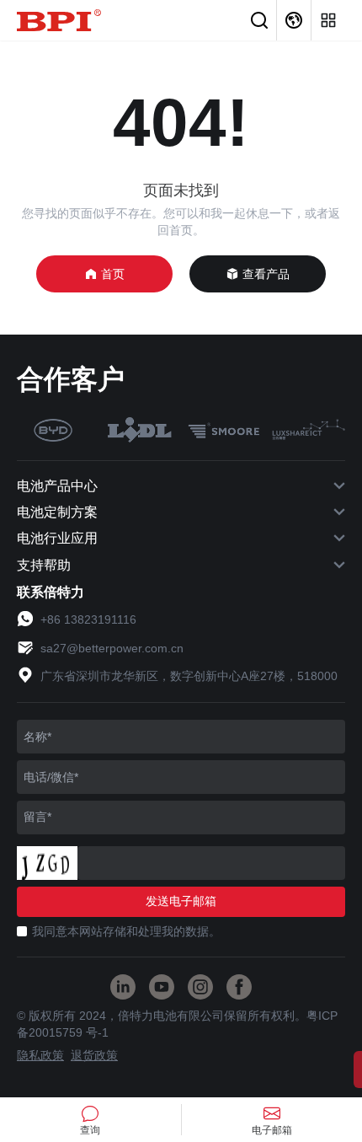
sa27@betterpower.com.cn (112, 648)
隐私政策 (40, 1055)
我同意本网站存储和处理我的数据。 (126, 931)
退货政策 (94, 1055)
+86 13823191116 (88, 619)
